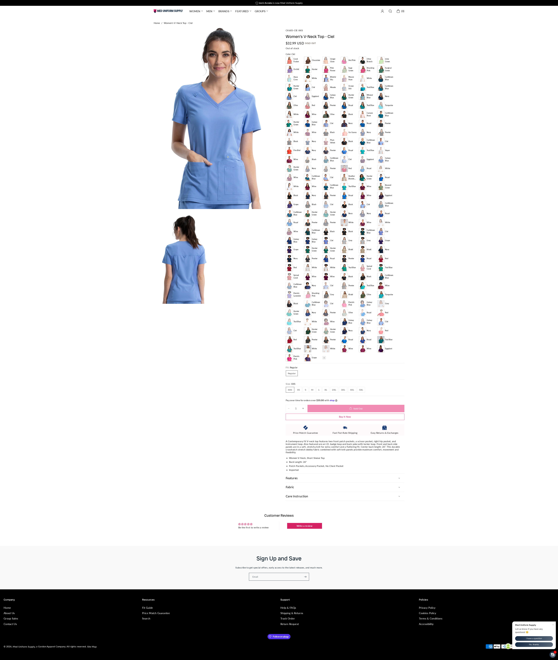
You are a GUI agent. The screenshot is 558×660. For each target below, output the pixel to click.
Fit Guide (147, 607)
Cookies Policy (427, 613)
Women (194, 11)
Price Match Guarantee (156, 613)
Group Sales (11, 618)
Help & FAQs (288, 607)
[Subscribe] (305, 576)
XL (326, 390)
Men (209, 11)
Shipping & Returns (291, 613)
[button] (195, 11)
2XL (335, 390)
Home (157, 23)
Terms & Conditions (430, 618)
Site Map (92, 646)
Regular (293, 374)
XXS (291, 390)
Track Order (287, 618)
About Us (9, 613)
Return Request (289, 624)
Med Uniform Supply (24, 646)
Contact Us (10, 624)
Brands (223, 11)
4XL (353, 390)
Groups (260, 11)
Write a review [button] (305, 525)
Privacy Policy (427, 607)
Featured (242, 11)
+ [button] (324, 357)
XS (299, 390)
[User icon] (382, 11)
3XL (344, 390)
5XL (362, 390)
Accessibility (426, 624)
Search (146, 618)
